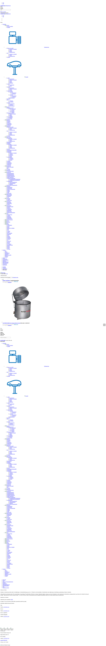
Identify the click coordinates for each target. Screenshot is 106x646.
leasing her (9, 282)
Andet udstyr (5, 268)
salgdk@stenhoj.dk (3, 640)
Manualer (4, 579)
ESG (3, 586)
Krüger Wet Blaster (6, 280)
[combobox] (5, 9)
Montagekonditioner (6, 584)
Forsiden (4, 266)
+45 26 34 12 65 (6, 616)
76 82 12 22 (16, 281)
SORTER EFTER (3, 277)
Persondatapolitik (6, 585)
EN (3, 3)
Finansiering (5, 583)
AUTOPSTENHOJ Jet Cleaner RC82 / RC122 (11, 323)
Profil (4, 580)
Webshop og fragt (6, 587)
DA (3, 2)
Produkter (4, 267)
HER (12, 599)
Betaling (4, 582)
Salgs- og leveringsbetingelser (8, 581)
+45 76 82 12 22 (6, 607)
